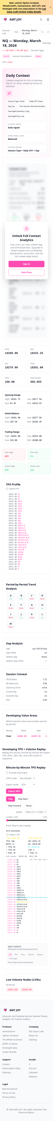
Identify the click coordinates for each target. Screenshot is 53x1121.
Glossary (6, 1072)
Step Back (23, 798)
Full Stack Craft (36, 1031)
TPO (16, 954)
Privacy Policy (8, 1097)
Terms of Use (8, 1093)
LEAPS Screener (10, 1043)
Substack (33, 1072)
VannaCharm (8, 1031)
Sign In (26, 264)
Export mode (12, 784)
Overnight (13, 958)
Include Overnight (18, 772)
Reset (29, 805)
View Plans (26, 272)
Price (23, 954)
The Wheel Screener (12, 1039)
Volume (31, 954)
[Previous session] (41, 31)
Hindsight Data (9, 1047)
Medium (33, 1076)
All (10, 954)
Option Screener (10, 1035)
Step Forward (14, 805)
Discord (32, 1068)
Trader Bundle (9, 1052)
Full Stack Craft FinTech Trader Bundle (26, 10)
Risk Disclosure (9, 1088)
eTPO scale (11, 778)
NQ (16, 31)
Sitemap (33, 1039)
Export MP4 (14, 791)
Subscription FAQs (11, 1068)
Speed (19, 812)
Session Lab (6, 32)
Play (10, 798)
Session (40, 954)
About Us (33, 1035)
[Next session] (48, 31)
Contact (6, 1064)
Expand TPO (14, 489)
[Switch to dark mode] (41, 19)
